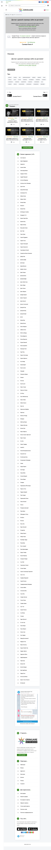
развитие (9, 84)
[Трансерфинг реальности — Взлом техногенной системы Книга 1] (12, 131)
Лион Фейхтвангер (31, 42)
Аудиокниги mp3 (23, 42)
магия (15, 79)
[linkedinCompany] (26, 832)
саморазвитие (36, 84)
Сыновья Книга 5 (17, 96)
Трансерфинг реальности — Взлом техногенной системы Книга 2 (42, 121)
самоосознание (21, 84)
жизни (44, 77)
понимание (17, 81)
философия (42, 84)
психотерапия (36, 81)
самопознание (28, 84)
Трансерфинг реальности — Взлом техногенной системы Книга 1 (12, 140)
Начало (8, 14)
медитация (25, 79)
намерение (38, 79)
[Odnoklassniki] (42, 2)
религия (15, 84)
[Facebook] (39, 2)
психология (30, 81)
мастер (19, 79)
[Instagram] (41, 2)
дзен (19, 77)
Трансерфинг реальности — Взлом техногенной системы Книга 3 (27, 121)
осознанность (10, 81)
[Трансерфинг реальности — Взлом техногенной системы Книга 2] (42, 112)
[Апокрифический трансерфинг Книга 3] (27, 131)
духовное (33, 77)
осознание (43, 79)
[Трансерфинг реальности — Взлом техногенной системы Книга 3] (27, 112)
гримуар (15, 77)
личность (9, 79)
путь (42, 81)
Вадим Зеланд (15, 136)
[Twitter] (23, 832)
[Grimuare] (25, 9)
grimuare (9, 77)
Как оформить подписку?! (25, 35)
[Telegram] (44, 2)
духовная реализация (26, 77)
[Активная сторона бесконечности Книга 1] (12, 112)
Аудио (13, 14)
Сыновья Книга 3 (37, 96)
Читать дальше (22, 754)
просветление (23, 81)
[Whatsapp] (31, 832)
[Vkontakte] (46, 2)
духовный (39, 77)
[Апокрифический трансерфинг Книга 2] (42, 131)
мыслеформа (31, 79)
